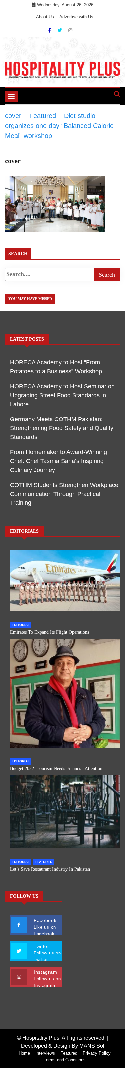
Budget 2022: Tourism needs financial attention (56, 768)
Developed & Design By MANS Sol (62, 1046)
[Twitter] (60, 30)
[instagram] (70, 30)
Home (24, 1053)
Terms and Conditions (65, 1059)
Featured (43, 862)
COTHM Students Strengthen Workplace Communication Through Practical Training (64, 494)
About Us (45, 16)
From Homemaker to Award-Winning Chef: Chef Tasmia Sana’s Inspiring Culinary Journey (58, 461)
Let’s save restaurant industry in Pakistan (50, 869)
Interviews (45, 1053)
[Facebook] (50, 30)
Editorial (21, 625)
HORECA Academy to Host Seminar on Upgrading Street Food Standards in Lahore (62, 395)
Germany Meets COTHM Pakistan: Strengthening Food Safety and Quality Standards (61, 428)
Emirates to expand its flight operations (49, 632)
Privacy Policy (97, 1053)
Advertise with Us (76, 16)
